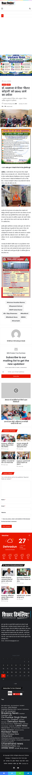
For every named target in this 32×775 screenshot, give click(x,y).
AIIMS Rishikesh (12, 707)
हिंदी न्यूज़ (21, 748)
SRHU (24, 317)
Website (3, 512)
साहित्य (14, 763)
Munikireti (24, 313)
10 (3, 668)
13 (16, 668)
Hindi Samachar (4, 726)
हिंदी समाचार (26, 748)
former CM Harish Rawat (7, 723)
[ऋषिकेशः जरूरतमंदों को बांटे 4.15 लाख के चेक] (8, 455)
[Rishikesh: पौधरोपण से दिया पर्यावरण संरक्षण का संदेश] (24, 572)
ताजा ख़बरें (17, 748)
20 (16, 672)
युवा (17, 763)
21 (20, 672)
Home (4, 81)
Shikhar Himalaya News (10, 734)
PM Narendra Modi (25, 727)
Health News (18, 724)
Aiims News (4, 707)
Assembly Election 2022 (9, 709)
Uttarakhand (6, 736)
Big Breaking (26, 709)
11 (7, 668)
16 (28, 668)
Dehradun (4, 722)
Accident (22, 705)
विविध (20, 763)
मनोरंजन (5, 763)
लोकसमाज (10, 763)
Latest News (21, 726)
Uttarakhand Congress (8, 740)
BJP (2, 711)
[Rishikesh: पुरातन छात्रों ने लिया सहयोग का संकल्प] (24, 455)
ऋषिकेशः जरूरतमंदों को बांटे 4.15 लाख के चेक (7, 461)
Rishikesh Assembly (19, 730)
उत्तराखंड (9, 81)
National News (5, 728)
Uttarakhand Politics (8, 746)
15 (24, 668)
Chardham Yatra (6, 715)
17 (3, 672)
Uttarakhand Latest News (7, 741)
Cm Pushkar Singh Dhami (14, 717)
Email (3, 506)
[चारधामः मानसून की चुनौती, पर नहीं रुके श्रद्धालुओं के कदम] (24, 438)
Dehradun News (16, 721)
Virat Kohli (16, 321)
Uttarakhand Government (23, 740)
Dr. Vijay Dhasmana (10, 313)
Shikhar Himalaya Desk (9, 103)
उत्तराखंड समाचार (7, 748)
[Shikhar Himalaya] (8, 3)
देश (11, 760)
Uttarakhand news (12, 743)
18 (7, 672)
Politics (4, 730)
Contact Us (25, 763)
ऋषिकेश (8, 84)
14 (20, 668)
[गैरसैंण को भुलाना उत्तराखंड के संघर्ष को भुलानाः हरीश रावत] (8, 572)
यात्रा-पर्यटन (22, 760)
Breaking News (10, 713)
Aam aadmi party (5, 705)
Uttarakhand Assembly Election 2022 (12, 738)
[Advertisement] (16, 37)
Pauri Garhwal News (16, 727)
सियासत (17, 760)
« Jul (15, 683)
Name (3, 499)
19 (11, 672)
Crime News (21, 719)
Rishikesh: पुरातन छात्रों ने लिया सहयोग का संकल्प (23, 462)
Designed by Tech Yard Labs (19, 758)
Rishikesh (10, 730)
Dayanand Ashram (16, 306)
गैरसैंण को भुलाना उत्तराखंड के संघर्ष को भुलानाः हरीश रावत (6, 579)
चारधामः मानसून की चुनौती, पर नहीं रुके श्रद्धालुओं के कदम (22, 445)
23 (28, 672)
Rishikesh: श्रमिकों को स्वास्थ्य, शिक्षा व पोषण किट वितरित (7, 445)
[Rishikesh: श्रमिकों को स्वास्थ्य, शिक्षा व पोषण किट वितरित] (8, 438)
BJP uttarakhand (10, 711)
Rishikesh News (12, 317)
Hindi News (25, 723)
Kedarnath (12, 726)
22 (24, 672)
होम (4, 760)
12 (11, 668)
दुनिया (14, 760)
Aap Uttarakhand (15, 705)
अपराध (27, 760)
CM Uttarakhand (5, 719)
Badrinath (19, 709)
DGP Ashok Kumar (16, 310)
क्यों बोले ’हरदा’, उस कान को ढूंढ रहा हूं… (24, 596)
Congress (14, 719)
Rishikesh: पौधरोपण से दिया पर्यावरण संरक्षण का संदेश (23, 579)
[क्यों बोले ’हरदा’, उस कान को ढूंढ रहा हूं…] (24, 590)
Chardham (22, 713)
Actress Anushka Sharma (16, 302)
